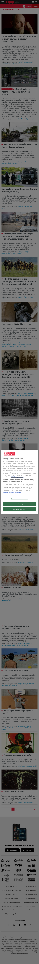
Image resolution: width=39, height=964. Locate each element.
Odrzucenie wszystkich (19, 504)
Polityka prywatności (17, 477)
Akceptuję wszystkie (19, 509)
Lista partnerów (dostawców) (12, 492)
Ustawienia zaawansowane (19, 499)
